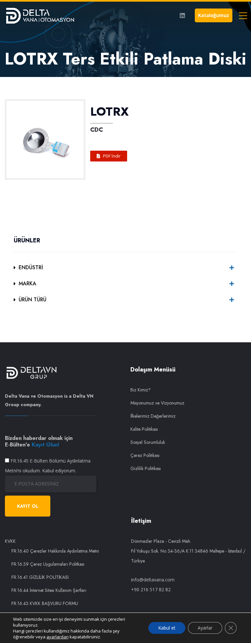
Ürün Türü (32, 299)
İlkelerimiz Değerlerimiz (153, 416)
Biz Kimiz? (140, 390)
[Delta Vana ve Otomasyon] (40, 15)
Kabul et (167, 628)
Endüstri (31, 267)
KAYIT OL (27, 506)
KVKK (10, 541)
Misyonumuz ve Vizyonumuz (157, 403)
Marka (27, 283)
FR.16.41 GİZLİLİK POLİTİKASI (40, 577)
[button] (108, 156)
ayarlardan (57, 637)
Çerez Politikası (144, 455)
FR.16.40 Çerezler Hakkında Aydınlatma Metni (55, 551)
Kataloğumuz (213, 15)
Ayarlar (205, 628)
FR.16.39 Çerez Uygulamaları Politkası (47, 564)
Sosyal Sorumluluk (147, 442)
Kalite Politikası (144, 429)
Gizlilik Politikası (145, 468)
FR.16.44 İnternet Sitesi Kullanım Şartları (48, 590)
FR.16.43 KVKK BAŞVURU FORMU (44, 603)
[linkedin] (182, 15)
